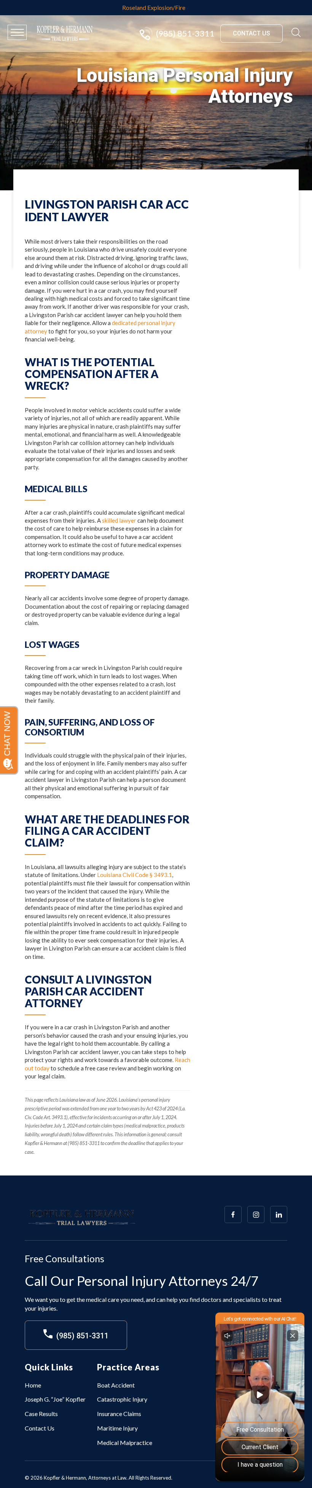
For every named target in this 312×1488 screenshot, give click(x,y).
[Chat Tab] (156, 744)
